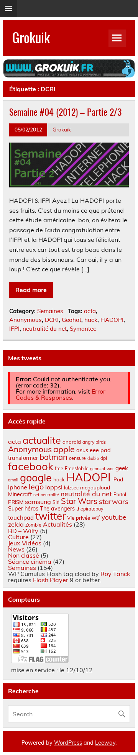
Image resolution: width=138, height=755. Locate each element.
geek (121, 468)
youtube (114, 517)
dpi (103, 458)
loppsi (53, 487)
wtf (96, 517)
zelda (16, 524)
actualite (42, 440)
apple (64, 449)
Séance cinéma (29, 561)
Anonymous (25, 319)
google (36, 477)
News (16, 549)
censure (77, 458)
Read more (31, 290)
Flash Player (50, 580)
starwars (113, 501)
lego (36, 486)
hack (90, 319)
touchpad (21, 517)
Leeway (105, 742)
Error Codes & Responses (60, 394)
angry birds (94, 442)
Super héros (23, 508)
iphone (17, 487)
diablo (93, 458)
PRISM (15, 502)
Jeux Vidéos (24, 543)
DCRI (52, 319)
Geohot (71, 319)
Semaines (50, 311)
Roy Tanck (115, 574)
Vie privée (78, 518)
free (59, 468)
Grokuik (31, 37)
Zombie (33, 525)
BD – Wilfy (23, 531)
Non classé (23, 555)
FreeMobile (77, 468)
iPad (117, 479)
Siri (56, 502)
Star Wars (79, 501)
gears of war (102, 468)
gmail (13, 480)
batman (53, 457)
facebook (30, 466)
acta (90, 311)
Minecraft (20, 494)
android (71, 442)
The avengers (57, 508)
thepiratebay (89, 509)
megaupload (95, 487)
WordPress (68, 742)
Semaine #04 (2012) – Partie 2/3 (65, 111)
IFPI (14, 328)
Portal (119, 494)
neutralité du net (45, 328)
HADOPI (111, 319)
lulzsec (71, 488)
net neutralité (46, 494)
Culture (18, 537)
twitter (50, 516)
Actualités (57, 524)
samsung (38, 502)
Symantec (83, 328)
